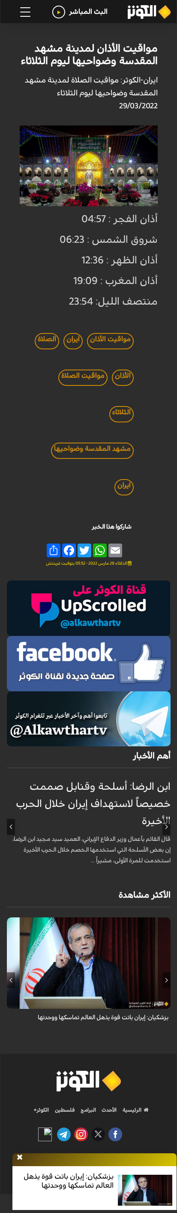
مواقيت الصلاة (83, 375)
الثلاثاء (121, 412)
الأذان (123, 375)
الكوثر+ (41, 1109)
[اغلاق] (20, 1157)
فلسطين (65, 1109)
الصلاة (47, 339)
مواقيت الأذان (110, 339)
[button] (166, 827)
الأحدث (108, 1109)
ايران (73, 339)
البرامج (87, 1109)
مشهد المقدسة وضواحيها (92, 448)
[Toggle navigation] (25, 12)
